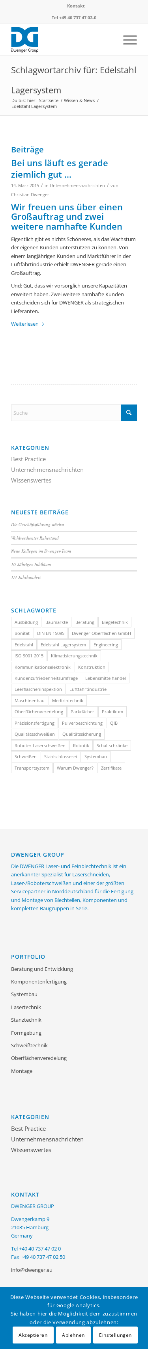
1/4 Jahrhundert (26, 577)
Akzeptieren (33, 1335)
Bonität (22, 633)
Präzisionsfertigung (34, 723)
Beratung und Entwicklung (42, 968)
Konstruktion (91, 667)
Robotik (81, 745)
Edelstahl (24, 645)
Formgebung (26, 1032)
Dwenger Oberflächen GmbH (101, 633)
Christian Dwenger (30, 194)
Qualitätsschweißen (35, 734)
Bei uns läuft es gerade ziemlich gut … (59, 168)
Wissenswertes (31, 480)
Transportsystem (32, 768)
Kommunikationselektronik (43, 667)
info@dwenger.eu (31, 1269)
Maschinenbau (30, 700)
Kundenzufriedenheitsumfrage (46, 678)
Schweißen (26, 756)
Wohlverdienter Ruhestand (35, 538)
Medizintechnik (67, 700)
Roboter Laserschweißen (40, 745)
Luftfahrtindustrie (88, 689)
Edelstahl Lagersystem (63, 645)
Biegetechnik (115, 622)
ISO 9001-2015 (29, 656)
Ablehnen (73, 1335)
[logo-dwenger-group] (61, 40)
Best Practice (28, 459)
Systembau (95, 756)
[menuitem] (76, 6)
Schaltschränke (112, 745)
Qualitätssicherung (81, 734)
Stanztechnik (26, 1019)
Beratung (84, 622)
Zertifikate (111, 768)
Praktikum (112, 711)
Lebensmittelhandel (105, 678)
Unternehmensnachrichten (77, 185)
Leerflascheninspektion (38, 689)
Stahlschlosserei (60, 756)
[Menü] (126, 40)
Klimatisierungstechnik (74, 656)
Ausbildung (26, 622)
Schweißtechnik (29, 1045)
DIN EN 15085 (50, 633)
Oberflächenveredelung (39, 711)
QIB (114, 723)
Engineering (106, 645)
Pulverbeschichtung (82, 723)
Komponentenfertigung (39, 981)
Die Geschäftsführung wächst (37, 524)
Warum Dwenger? (75, 768)
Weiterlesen (25, 323)
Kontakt (76, 6)
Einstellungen (115, 1335)
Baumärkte (56, 622)
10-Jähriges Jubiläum (31, 564)
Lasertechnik (26, 1007)
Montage (21, 1070)
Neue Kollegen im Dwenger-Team (41, 551)
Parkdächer (82, 711)
